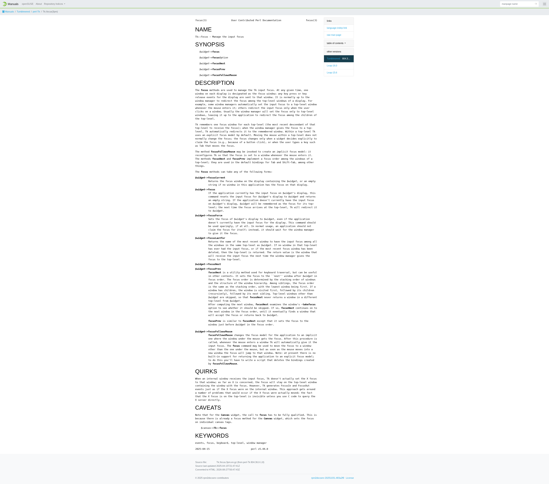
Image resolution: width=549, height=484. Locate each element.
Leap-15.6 (332, 72)
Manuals (9, 11)
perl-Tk (36, 11)
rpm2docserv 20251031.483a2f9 (327, 478)
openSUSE (27, 4)
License (350, 478)
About (39, 4)
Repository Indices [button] (53, 4)
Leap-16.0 (332, 65)
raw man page (334, 35)
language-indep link (337, 28)
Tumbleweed (23, 11)
